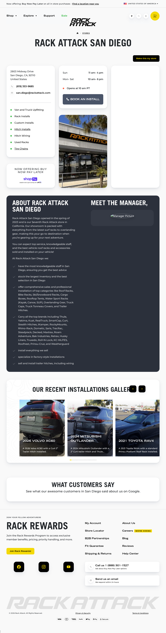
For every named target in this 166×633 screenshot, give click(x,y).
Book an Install (85, 99)
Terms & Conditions (140, 613)
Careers (127, 531)
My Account (93, 523)
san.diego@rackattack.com (33, 92)
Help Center (130, 554)
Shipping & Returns (98, 554)
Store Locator (94, 531)
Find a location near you (85, 3)
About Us (128, 523)
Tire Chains (21, 148)
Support (49, 16)
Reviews (128, 546)
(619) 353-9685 (25, 86)
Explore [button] (29, 16)
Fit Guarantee (94, 546)
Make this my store (146, 59)
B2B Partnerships (97, 538)
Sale (64, 16)
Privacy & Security (83, 613)
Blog (125, 538)
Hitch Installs (22, 129)
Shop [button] (10, 16)
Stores (86, 33)
